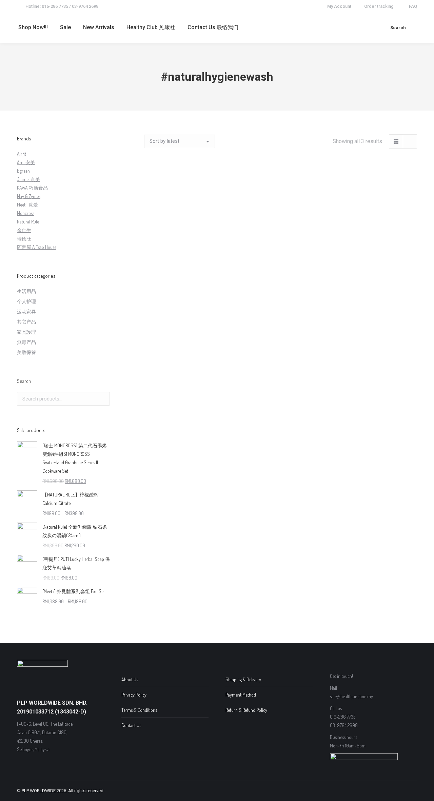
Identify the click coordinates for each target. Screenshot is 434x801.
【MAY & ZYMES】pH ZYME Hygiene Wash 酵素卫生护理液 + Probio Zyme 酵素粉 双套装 (185, 259)
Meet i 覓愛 (27, 205)
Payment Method (240, 695)
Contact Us (131, 725)
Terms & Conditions (139, 710)
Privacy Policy (133, 695)
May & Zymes (28, 196)
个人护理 (26, 301)
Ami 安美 (26, 162)
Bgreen (23, 171)
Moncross (25, 213)
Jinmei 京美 (28, 179)
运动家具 (26, 311)
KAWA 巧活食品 (32, 188)
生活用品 (26, 291)
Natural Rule (28, 221)
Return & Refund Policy (246, 710)
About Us (129, 679)
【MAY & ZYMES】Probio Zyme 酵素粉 (280, 251)
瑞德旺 (24, 238)
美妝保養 (26, 352)
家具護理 (26, 332)
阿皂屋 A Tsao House (36, 247)
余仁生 (24, 230)
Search (102, 399)
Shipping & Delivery (243, 679)
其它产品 (26, 322)
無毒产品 (26, 342)
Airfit (21, 154)
